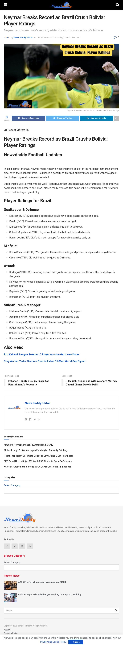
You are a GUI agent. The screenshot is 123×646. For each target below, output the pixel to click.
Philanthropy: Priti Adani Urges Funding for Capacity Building (35, 450)
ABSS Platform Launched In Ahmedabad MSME (28, 445)
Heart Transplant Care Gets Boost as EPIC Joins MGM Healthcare (38, 456)
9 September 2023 (45, 37)
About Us (8, 630)
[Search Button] (116, 610)
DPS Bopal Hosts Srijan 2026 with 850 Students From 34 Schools (38, 461)
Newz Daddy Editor (23, 37)
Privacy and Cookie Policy (53, 642)
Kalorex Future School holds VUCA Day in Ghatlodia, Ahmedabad (37, 466)
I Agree (76, 642)
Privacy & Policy (11, 633)
